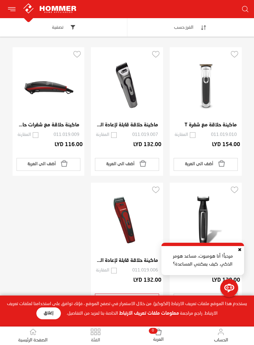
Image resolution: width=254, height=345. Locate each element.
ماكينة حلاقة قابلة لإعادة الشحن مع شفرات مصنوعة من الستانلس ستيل (127, 125)
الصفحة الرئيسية (33, 340)
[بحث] (245, 9)
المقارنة (181, 135)
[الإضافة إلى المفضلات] (234, 54)
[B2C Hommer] (71, 3)
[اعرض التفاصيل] (205, 85)
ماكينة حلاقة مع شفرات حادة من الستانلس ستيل (49, 125)
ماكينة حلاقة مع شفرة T (211, 125)
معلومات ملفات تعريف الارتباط (149, 313)
